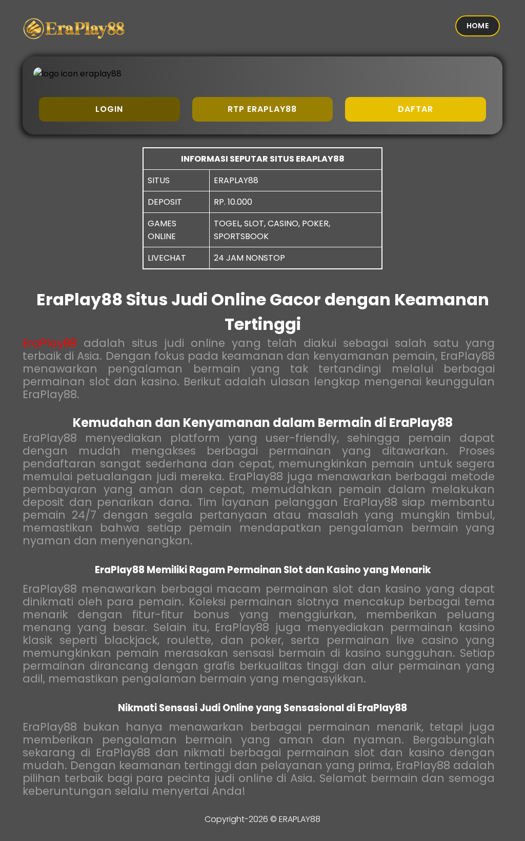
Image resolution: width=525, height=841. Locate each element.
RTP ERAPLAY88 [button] (262, 109)
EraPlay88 (50, 343)
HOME (478, 26)
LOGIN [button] (109, 109)
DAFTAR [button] (415, 109)
